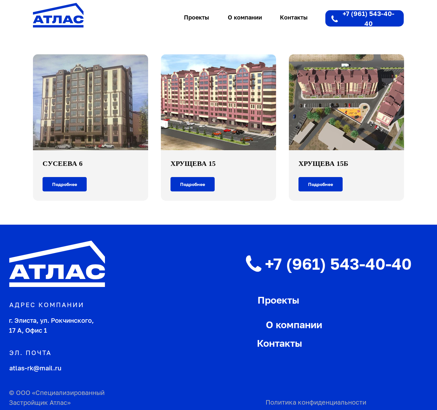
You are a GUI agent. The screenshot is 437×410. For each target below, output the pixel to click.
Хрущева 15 (193, 163)
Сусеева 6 (63, 163)
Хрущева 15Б (323, 163)
